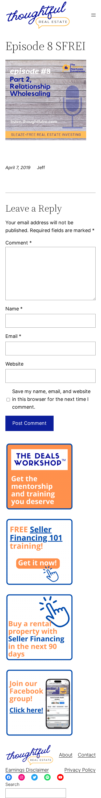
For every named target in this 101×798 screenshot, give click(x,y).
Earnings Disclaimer (27, 770)
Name (14, 309)
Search (12, 784)
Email (13, 336)
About (65, 755)
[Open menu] (93, 15)
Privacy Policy (80, 770)
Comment (18, 243)
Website (14, 364)
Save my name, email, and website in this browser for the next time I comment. (51, 399)
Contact (87, 755)
